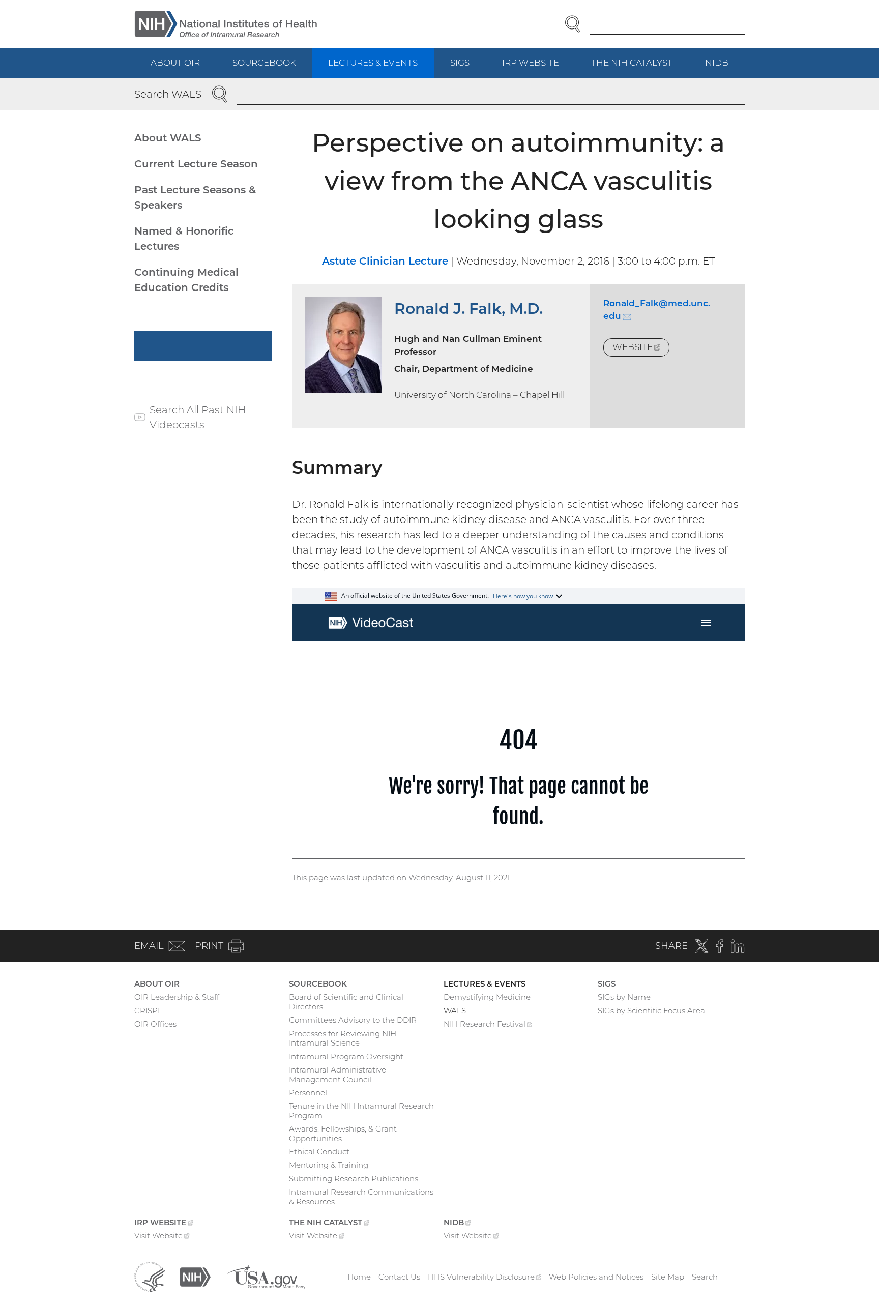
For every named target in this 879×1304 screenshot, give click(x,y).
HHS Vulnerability (485, 1277)
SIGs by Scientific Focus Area (651, 1011)
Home (359, 1277)
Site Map (667, 1277)
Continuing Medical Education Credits (186, 280)
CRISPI (147, 1011)
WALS (455, 1011)
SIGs (460, 62)
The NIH (640, 67)
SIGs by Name (624, 997)
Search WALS (167, 94)
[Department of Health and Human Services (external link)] (149, 1276)
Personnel (308, 1092)
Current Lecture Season (196, 164)
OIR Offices (155, 1024)
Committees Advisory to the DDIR (353, 1020)
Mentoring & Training (328, 1165)
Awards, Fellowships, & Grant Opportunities (343, 1133)
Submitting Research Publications (353, 1178)
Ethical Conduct (319, 1151)
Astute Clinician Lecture (385, 261)
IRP (538, 67)
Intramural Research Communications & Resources (361, 1196)
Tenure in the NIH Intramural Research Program (361, 1110)
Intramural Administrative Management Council (337, 1074)
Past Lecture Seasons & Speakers (195, 197)
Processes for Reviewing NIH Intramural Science (342, 1038)
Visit (162, 1236)
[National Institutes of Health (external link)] (195, 1276)
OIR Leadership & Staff (176, 997)
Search (705, 1277)
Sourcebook (264, 62)
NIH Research (488, 1025)
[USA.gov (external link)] (265, 1276)
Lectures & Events (373, 62)
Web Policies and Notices (596, 1277)
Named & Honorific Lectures (184, 238)
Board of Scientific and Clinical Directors (346, 1001)
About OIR (175, 62)
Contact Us (399, 1277)
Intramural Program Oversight (346, 1056)
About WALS (167, 138)
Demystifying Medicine (487, 997)
